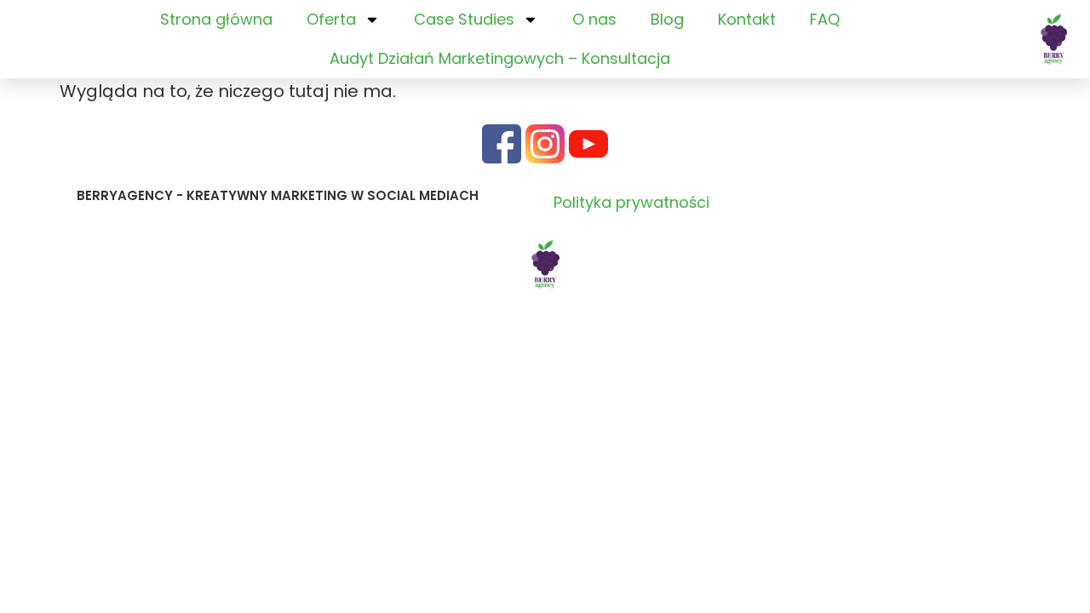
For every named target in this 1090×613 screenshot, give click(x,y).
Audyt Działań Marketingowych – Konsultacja (500, 58)
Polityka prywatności (631, 202)
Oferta (331, 19)
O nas (594, 19)
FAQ (825, 19)
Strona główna (216, 19)
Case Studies (464, 19)
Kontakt (747, 19)
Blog (667, 19)
